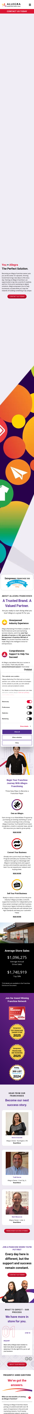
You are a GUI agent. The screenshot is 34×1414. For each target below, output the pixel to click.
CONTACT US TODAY (17, 11)
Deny (17, 743)
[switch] (29, 707)
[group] (17, 957)
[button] (17, 1398)
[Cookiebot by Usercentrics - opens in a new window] (24, 670)
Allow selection (17, 737)
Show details (24, 726)
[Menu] (30, 4)
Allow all (17, 732)
